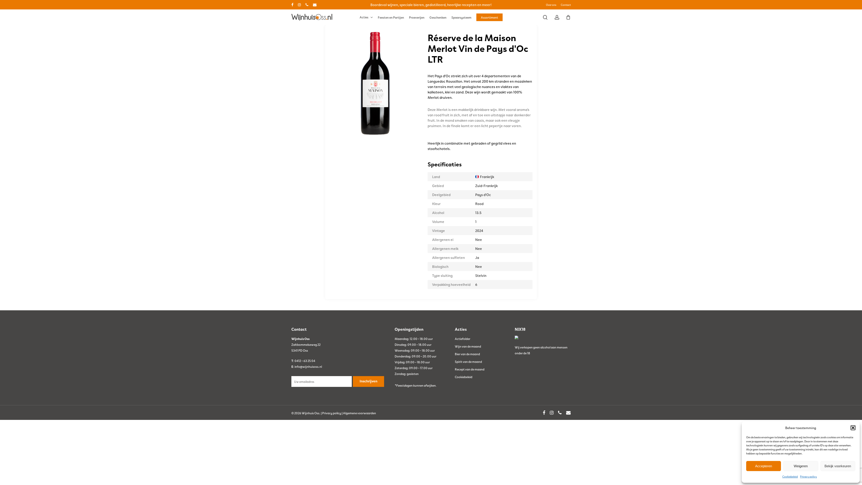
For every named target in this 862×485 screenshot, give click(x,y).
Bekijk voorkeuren (838, 466)
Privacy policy (808, 476)
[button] (853, 427)
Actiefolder (462, 338)
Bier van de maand (467, 354)
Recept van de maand (469, 369)
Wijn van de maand (468, 346)
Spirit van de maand (468, 361)
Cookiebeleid (790, 476)
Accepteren (763, 466)
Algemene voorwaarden (359, 413)
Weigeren (801, 466)
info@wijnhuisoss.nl (308, 366)
